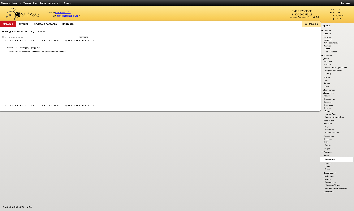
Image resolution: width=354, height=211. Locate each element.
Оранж (328, 145)
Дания (326, 59)
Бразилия (327, 40)
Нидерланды (329, 99)
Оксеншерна (330, 182)
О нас (67, 3)
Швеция (327, 179)
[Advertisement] (160, 77)
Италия (326, 77)
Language (346, 3)
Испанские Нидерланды (336, 67)
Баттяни (328, 49)
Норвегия (327, 102)
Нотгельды (328, 105)
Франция (327, 152)
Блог (35, 3)
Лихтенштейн (329, 90)
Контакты (68, 24)
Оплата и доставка (45, 24)
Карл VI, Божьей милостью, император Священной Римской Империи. (37, 51)
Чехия (326, 155)
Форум (43, 3)
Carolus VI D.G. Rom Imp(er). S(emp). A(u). (23, 48)
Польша (327, 108)
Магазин (5, 3)
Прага (327, 169)
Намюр (328, 73)
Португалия (328, 121)
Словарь (27, 3)
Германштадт (331, 52)
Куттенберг (330, 159)
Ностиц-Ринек (331, 114)
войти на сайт (63, 12)
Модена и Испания (333, 70)
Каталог (16, 3)
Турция (326, 149)
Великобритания (331, 43)
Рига (327, 86)
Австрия (327, 31)
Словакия (327, 139)
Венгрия (327, 46)
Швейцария (328, 176)
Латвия (326, 83)
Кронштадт (330, 129)
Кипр (325, 80)
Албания (327, 34)
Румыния (327, 124)
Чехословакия (329, 173)
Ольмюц (328, 163)
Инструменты (55, 3)
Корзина (313, 24)
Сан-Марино (329, 136)
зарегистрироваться (68, 15)
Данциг (328, 111)
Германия (327, 56)
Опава (327, 166)
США (325, 142)
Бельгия (327, 37)
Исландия (327, 61)
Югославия (328, 192)
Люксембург (328, 93)
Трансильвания (332, 132)
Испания (327, 64)
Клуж (327, 126)
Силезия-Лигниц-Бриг (334, 117)
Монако (326, 96)
